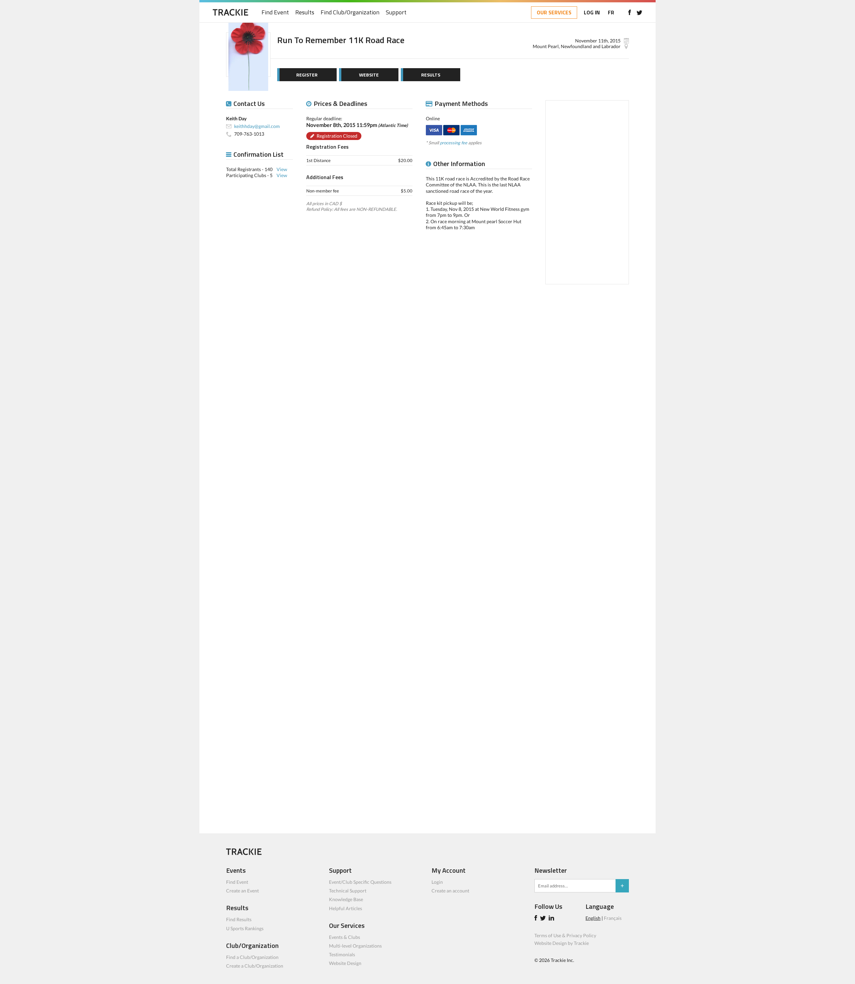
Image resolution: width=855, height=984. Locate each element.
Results (304, 12)
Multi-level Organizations (355, 946)
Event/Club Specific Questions (360, 882)
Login (437, 882)
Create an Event (242, 890)
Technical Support (347, 890)
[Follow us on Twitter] (639, 12)
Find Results (238, 919)
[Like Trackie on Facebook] (536, 919)
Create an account (450, 890)
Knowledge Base (346, 899)
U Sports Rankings (245, 928)
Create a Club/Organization (254, 966)
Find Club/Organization (350, 12)
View (282, 169)
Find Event (275, 12)
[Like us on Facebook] (629, 12)
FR (611, 12)
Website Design (345, 963)
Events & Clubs (344, 937)
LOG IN (592, 12)
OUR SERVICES (554, 12)
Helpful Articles (345, 908)
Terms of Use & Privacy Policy (565, 935)
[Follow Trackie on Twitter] (544, 919)
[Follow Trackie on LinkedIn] (552, 919)
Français (613, 918)
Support (396, 12)
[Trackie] (244, 853)
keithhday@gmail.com (257, 126)
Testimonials (342, 954)
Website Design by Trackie (561, 943)
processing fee (453, 142)
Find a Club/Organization (252, 957)
